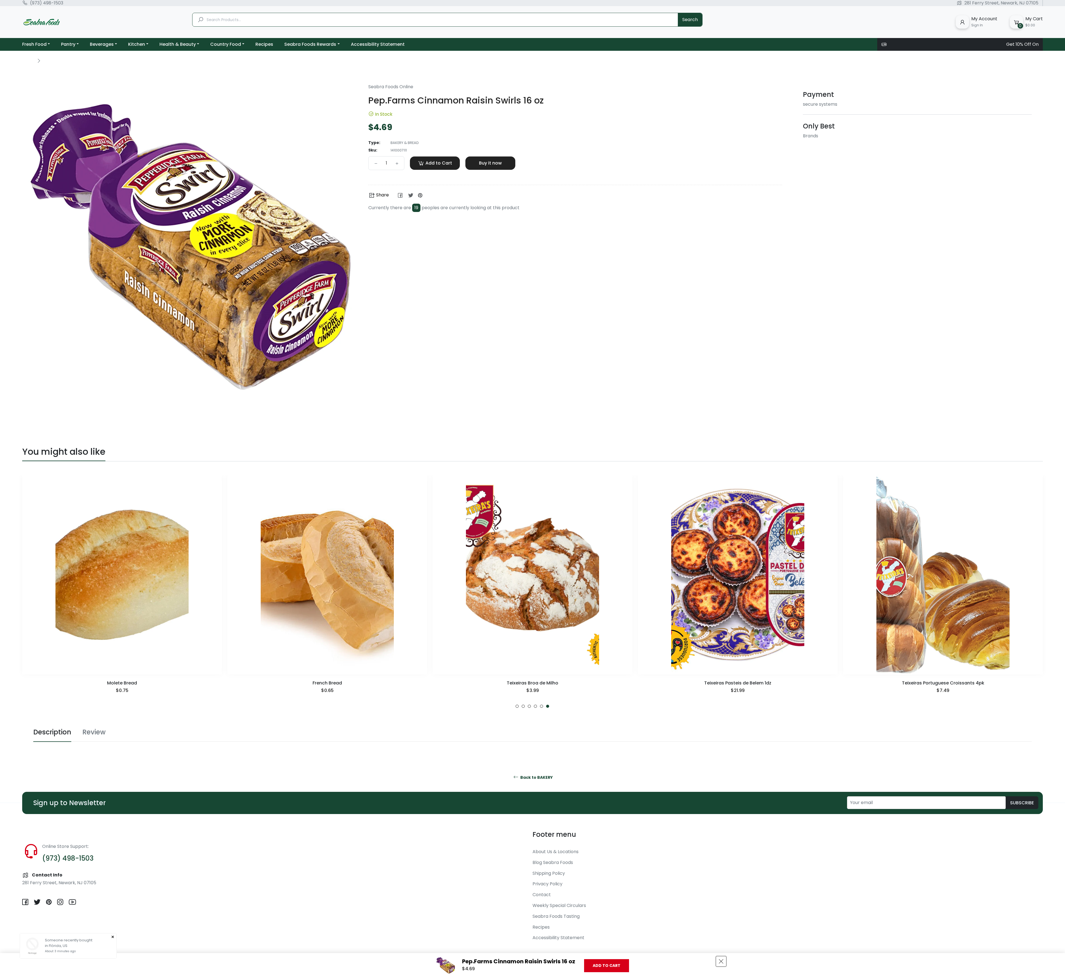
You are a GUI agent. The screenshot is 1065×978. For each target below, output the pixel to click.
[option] (122, 591)
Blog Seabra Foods (552, 862)
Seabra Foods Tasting (556, 916)
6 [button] (547, 706)
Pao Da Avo (943, 683)
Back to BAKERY (536, 777)
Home (28, 60)
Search (690, 19)
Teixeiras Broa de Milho (327, 683)
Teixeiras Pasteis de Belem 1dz (532, 683)
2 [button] (523, 706)
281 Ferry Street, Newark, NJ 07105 (1001, 3)
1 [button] (517, 706)
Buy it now (490, 163)
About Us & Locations (555, 851)
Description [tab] (52, 732)
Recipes (541, 927)
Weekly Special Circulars (559, 905)
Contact (541, 894)
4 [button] (535, 706)
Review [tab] (94, 732)
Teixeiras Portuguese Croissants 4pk (738, 683)
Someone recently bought (68, 940)
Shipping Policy (548, 873)
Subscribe (1022, 803)
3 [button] (529, 706)
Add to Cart (606, 965)
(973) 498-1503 (46, 3)
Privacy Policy (547, 884)
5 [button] (541, 706)
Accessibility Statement (558, 937)
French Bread (122, 683)
